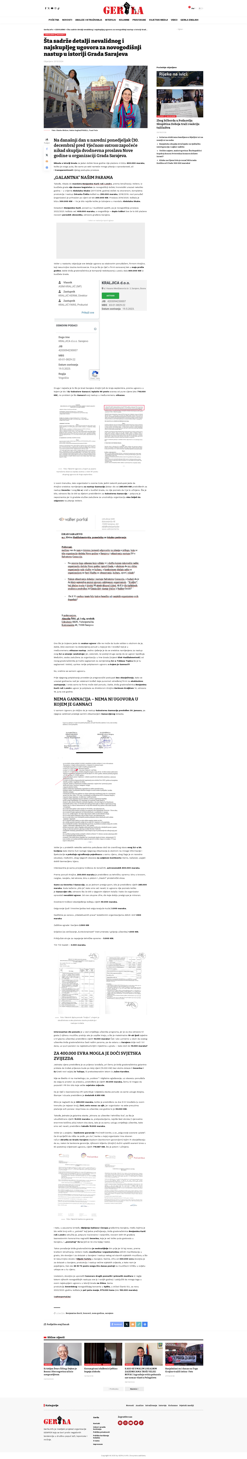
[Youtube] (130, 1423)
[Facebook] (45, 8)
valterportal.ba (62, 1296)
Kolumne (173, 1405)
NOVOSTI (61, 34)
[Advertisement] (100, 241)
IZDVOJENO (50, 34)
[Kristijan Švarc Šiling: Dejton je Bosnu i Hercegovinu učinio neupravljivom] (63, 1354)
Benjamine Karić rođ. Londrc (97, 184)
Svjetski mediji (186, 1405)
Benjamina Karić (74, 1313)
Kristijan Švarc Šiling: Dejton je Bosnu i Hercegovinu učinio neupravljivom (60, 1371)
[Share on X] (47, 155)
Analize (140, 1405)
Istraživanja (151, 1405)
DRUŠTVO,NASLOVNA (93, 1364)
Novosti (130, 1405)
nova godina (98, 1313)
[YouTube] (52, 8)
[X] (48, 8)
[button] (193, 8)
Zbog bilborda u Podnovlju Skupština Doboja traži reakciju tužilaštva (178, 124)
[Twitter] (136, 1423)
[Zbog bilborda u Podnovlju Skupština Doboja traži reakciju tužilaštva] (180, 103)
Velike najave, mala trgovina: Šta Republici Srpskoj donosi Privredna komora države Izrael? (179, 153)
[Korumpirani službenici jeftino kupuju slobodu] (103, 1354)
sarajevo (109, 1313)
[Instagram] (55, 8)
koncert (87, 1313)
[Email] (47, 161)
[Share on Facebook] (47, 149)
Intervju (163, 1405)
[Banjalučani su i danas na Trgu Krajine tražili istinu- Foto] (184, 1354)
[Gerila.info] (123, 8)
